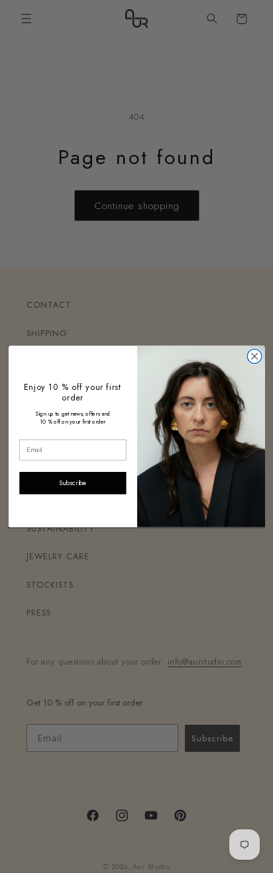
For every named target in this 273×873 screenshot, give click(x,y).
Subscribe (72, 482)
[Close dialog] (254, 356)
